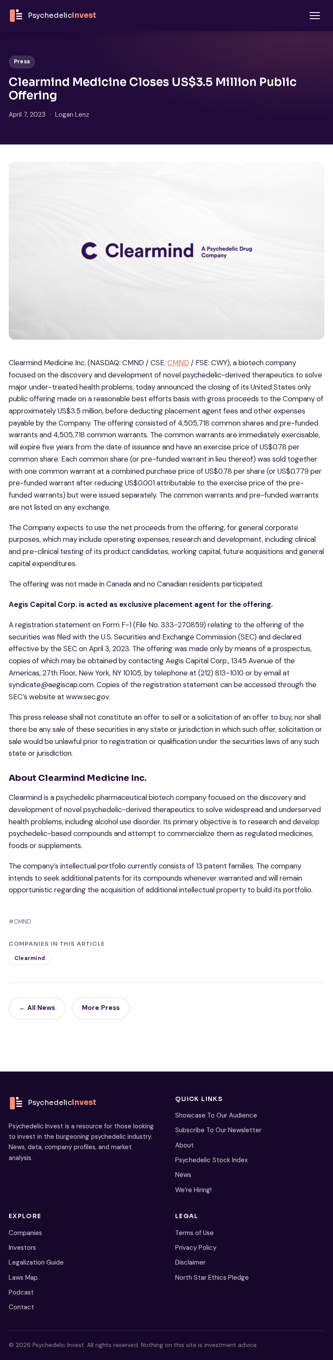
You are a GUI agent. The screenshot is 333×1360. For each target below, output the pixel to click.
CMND (178, 362)
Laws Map (23, 1277)
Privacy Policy (195, 1247)
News (183, 1174)
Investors (22, 1247)
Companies (25, 1233)
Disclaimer (190, 1262)
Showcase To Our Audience (216, 1115)
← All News (37, 1007)
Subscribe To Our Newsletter (218, 1130)
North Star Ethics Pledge (212, 1277)
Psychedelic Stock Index (211, 1160)
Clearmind (29, 958)
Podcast (21, 1292)
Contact (21, 1307)
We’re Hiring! (193, 1190)
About (184, 1145)
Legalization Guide (36, 1262)
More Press (101, 1007)
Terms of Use (194, 1233)
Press (22, 61)
